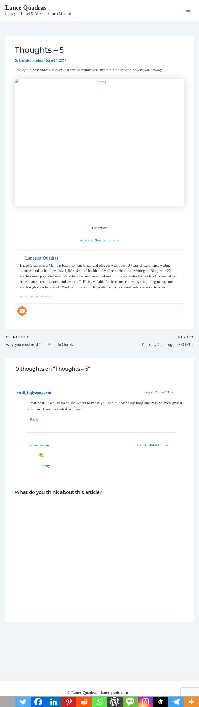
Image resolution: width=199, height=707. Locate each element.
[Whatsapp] (99, 702)
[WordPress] (114, 702)
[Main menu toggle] (188, 10)
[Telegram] (176, 702)
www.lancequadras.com (37, 296)
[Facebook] (38, 702)
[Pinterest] (68, 702)
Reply (34, 420)
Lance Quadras (25, 7)
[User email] (22, 311)
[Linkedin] (53, 702)
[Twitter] (23, 702)
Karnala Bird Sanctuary (99, 240)
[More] (191, 702)
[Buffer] (160, 702)
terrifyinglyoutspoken (34, 392)
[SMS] (130, 702)
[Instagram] (145, 702)
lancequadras (39, 445)
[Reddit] (84, 702)
